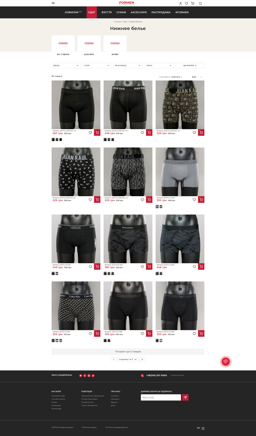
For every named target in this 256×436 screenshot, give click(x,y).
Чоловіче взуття (58, 399)
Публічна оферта (89, 427)
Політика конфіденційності (116, 427)
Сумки (54, 402)
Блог (113, 405)
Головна (117, 22)
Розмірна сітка (87, 402)
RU (198, 428)
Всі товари (63, 54)
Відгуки (114, 402)
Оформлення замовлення (92, 396)
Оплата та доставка (89, 399)
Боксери (89, 54)
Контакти (115, 396)
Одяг (125, 22)
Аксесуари (56, 405)
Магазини (115, 399)
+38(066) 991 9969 (156, 375)
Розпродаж (56, 409)
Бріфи (115, 54)
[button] (226, 362)
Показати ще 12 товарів (128, 351)
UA (203, 428)
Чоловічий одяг (58, 396)
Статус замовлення (89, 405)
